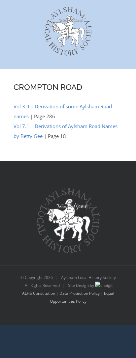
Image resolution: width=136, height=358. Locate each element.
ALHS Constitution (38, 293)
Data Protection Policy (79, 293)
